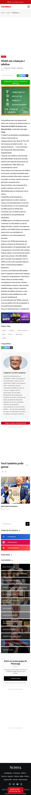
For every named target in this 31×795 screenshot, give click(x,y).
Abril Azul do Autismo (9, 506)
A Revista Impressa (14, 790)
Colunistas (16, 773)
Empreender (8, 779)
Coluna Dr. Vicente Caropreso (13, 68)
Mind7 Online (21, 793)
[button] (2, 471)
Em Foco (4, 776)
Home (3, 12)
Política (23, 773)
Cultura (16, 776)
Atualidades (8, 773)
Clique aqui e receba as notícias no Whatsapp (15, 82)
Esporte (10, 776)
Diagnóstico (19, 334)
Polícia (26, 776)
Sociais (15, 779)
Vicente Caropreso (22, 330)
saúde (4, 330)
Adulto (4, 338)
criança (10, 334)
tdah (3, 334)
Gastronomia (23, 779)
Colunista (11, 330)
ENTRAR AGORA (15, 678)
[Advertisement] (15, 32)
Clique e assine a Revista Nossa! (15, 423)
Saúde (8, 12)
